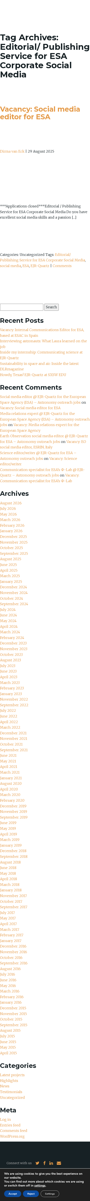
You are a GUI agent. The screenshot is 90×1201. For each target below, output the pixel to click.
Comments (62, 266)
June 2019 (8, 823)
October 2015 (11, 1019)
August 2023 (10, 660)
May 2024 (8, 621)
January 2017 (10, 941)
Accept (13, 1194)
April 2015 (8, 1053)
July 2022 (8, 710)
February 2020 (12, 800)
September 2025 (14, 553)
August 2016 (10, 969)
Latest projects (12, 1075)
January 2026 (11, 531)
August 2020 (11, 783)
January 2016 (11, 1002)
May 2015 (8, 1047)
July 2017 (7, 912)
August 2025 (10, 559)
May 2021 (8, 761)
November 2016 (13, 952)
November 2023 (13, 649)
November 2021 (13, 738)
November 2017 (13, 896)
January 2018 (11, 890)
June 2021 (8, 755)
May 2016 (8, 985)
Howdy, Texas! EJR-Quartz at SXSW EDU (33, 375)
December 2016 (13, 946)
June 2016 (8, 980)
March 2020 (10, 794)
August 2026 (11, 503)
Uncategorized (12, 1097)
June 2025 (8, 564)
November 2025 (14, 542)
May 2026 (8, 514)
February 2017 (11, 935)
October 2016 (11, 957)
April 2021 (8, 766)
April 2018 (8, 879)
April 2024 (9, 626)
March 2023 (10, 682)
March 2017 (9, 929)
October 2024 (11, 598)
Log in (5, 1119)
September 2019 (14, 817)
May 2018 (8, 873)
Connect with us (19, 1163)
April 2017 (8, 924)
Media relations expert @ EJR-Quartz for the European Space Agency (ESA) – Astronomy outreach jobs (45, 419)
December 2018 (13, 851)
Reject (31, 1194)
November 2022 (14, 699)
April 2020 (9, 789)
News (4, 1086)
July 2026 (8, 508)
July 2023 (7, 666)
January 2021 (11, 778)
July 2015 (7, 1036)
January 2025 (11, 581)
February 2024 (12, 637)
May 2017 (8, 918)
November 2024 (14, 593)
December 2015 (13, 1008)
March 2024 (10, 632)
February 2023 (12, 688)
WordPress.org (12, 1136)
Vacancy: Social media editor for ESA (40, 113)
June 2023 (8, 671)
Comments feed (13, 1130)
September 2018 (14, 856)
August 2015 (10, 1030)
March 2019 (9, 839)
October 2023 (11, 654)
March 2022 (10, 727)
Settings (50, 1194)
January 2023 (11, 694)
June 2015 (8, 1042)
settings (39, 1186)
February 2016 (12, 997)
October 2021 (11, 744)
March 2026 (10, 520)
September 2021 (14, 750)
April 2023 (8, 677)
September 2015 (13, 1025)
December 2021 (13, 733)
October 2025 (11, 548)
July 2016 (7, 974)
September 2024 (14, 604)
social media (10, 266)
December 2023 (13, 643)
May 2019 (8, 828)
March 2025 (10, 576)
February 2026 (12, 525)
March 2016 (9, 991)
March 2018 (9, 884)
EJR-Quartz (40, 266)
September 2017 (13, 907)
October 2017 (11, 901)
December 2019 (13, 806)
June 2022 (8, 716)
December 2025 (13, 536)
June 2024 (8, 615)
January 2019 (11, 845)
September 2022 (14, 705)
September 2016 (14, 963)
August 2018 (10, 862)
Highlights (9, 1080)
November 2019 (13, 811)
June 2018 (8, 868)
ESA (25, 266)
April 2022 (9, 722)
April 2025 (8, 570)
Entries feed (10, 1125)
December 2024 (13, 587)
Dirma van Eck (12, 151)
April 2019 (8, 834)
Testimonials (11, 1092)
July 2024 (8, 609)
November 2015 (13, 1014)
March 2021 (10, 772)
